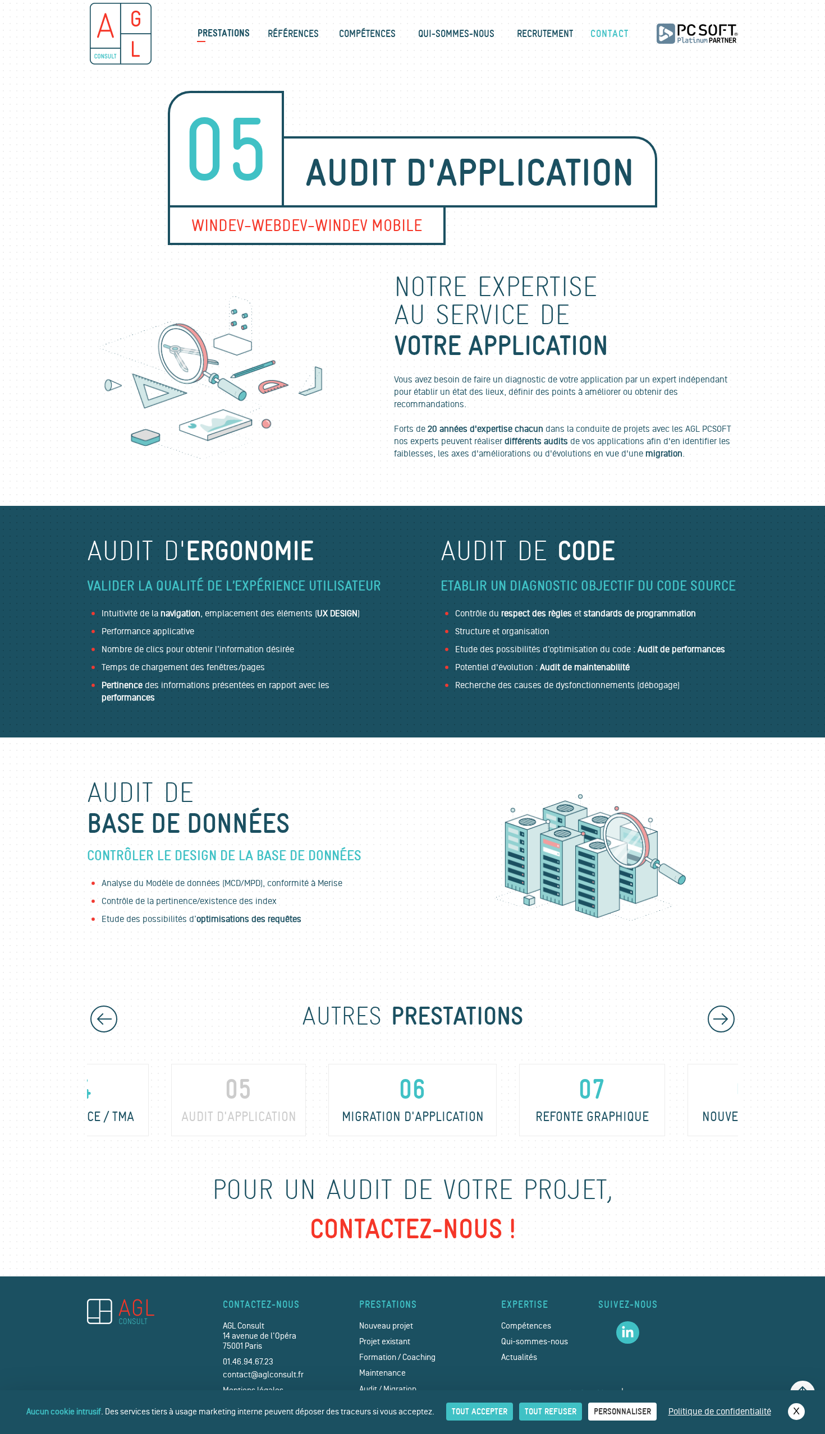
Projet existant (384, 1342)
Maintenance (382, 1373)
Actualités (519, 1357)
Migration (399, 1389)
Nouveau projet (386, 1326)
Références (293, 33)
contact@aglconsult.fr (263, 1375)
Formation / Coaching (397, 1357)
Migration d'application (413, 1101)
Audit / (370, 1389)
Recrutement (545, 33)
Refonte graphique (592, 1101)
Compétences (367, 33)
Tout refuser (550, 1411)
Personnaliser (622, 1411)
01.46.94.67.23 (248, 1362)
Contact (609, 33)
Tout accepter (479, 1411)
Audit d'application (238, 1101)
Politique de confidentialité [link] (719, 1412)
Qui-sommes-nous (456, 33)
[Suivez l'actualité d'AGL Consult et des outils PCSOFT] (627, 1332)
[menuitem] (224, 34)
